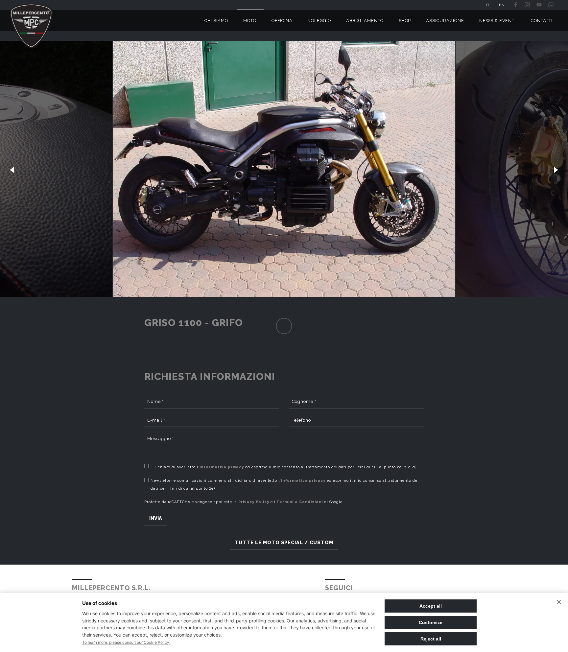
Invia (155, 518)
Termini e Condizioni (299, 502)
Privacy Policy (253, 502)
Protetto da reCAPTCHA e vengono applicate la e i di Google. (244, 502)
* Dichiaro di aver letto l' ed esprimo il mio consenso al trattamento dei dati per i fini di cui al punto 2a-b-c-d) (283, 467)
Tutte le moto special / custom (284, 542)
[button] (12, 169)
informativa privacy (222, 467)
